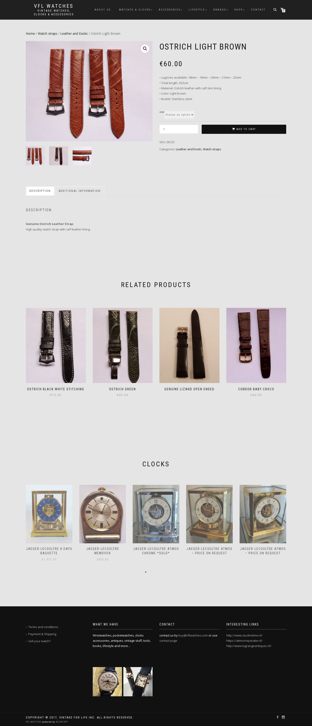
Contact (258, 9)
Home (30, 33)
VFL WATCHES (34, 721)
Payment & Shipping (42, 634)
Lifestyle (197, 9)
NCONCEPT (61, 721)
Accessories (169, 9)
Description (40, 191)
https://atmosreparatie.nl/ (244, 641)
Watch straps (47, 33)
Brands (219, 9)
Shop (238, 9)
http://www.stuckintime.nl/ (244, 635)
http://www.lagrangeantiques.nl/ (248, 646)
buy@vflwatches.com (193, 635)
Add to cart (246, 129)
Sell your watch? (39, 641)
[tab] (40, 191)
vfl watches (54, 6)
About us (103, 9)
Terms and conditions (43, 627)
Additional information (79, 191)
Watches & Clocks (135, 9)
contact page (168, 641)
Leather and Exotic (74, 33)
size (161, 112)
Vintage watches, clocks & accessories (54, 12)
